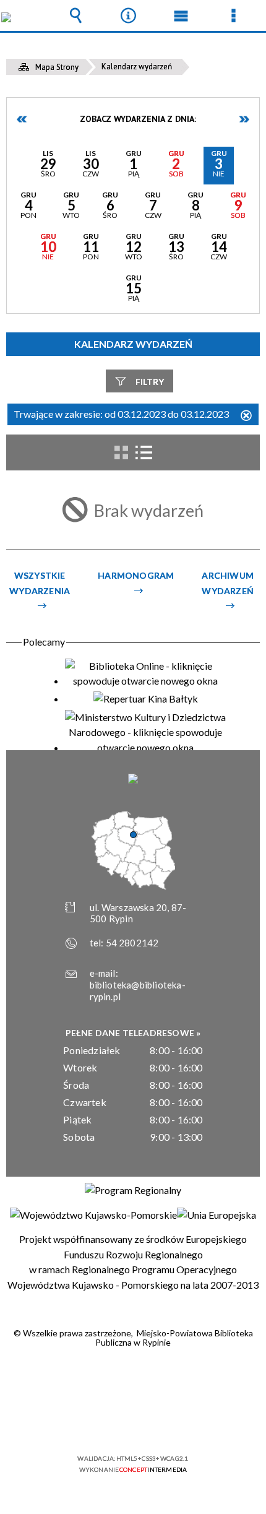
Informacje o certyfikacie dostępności (133, 1378)
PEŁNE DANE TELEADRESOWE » (133, 1032)
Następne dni (243, 119)
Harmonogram (136, 575)
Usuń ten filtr (246, 416)
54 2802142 (132, 942)
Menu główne (181, 15)
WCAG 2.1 (170, 1422)
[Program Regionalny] (133, 1190)
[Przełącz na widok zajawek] (121, 452)
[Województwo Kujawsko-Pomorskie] (93, 1215)
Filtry (149, 381)
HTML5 (113, 1422)
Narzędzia (128, 15)
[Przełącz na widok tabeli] (143, 452)
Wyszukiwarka (76, 15)
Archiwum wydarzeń (228, 582)
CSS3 (132, 1422)
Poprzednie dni (22, 119)
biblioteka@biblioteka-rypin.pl (138, 990)
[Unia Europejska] (216, 1215)
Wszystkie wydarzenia (39, 582)
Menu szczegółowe (234, 15)
